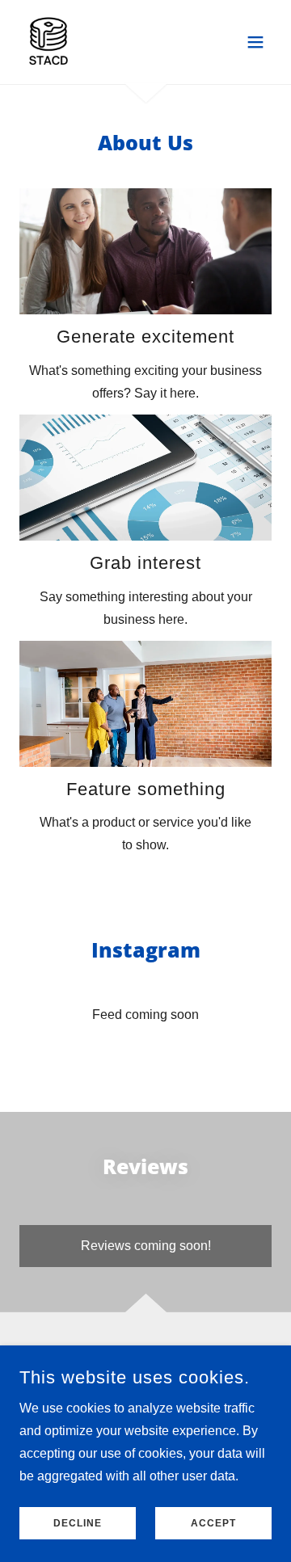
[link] (48, 42)
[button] (255, 42)
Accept (213, 1523)
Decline (77, 1523)
